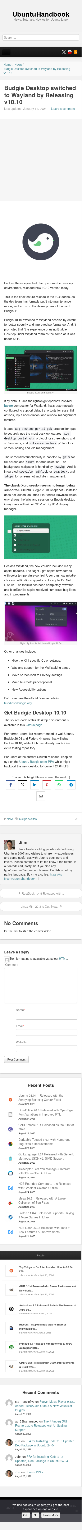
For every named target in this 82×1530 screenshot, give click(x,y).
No (35, 1515)
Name (20, 1010)
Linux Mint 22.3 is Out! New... (39, 906)
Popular (41, 1255)
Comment (11, 964)
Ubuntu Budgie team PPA (36, 761)
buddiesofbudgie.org (18, 703)
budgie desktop (28, 819)
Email (19, 1026)
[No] (76, 1511)
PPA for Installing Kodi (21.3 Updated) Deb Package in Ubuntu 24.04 (45, 1443)
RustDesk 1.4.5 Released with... (42, 893)
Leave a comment (63, 108)
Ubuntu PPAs (34, 1472)
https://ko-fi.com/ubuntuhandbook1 (33, 876)
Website (21, 1042)
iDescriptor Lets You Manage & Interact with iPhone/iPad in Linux (44, 1171)
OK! (25, 1515)
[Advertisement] (41, 160)
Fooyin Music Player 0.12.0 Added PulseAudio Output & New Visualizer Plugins (45, 1405)
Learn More (50, 1515)
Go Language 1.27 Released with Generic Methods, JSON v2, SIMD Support (46, 1156)
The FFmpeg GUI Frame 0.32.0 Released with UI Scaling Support (41, 1425)
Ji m (17, 1441)
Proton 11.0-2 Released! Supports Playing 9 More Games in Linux (46, 1215)
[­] (41, 2)
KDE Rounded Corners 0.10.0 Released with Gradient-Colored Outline (44, 1185)
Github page (34, 724)
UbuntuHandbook (40, 14)
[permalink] (74, 819)
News (10, 819)
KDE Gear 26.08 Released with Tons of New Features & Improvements (44, 1230)
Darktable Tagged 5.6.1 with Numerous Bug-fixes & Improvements (44, 1141)
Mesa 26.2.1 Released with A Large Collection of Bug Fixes (42, 1200)
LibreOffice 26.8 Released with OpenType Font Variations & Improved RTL (45, 1112)
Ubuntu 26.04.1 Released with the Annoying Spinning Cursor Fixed (40, 1097)
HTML (63, 958)
